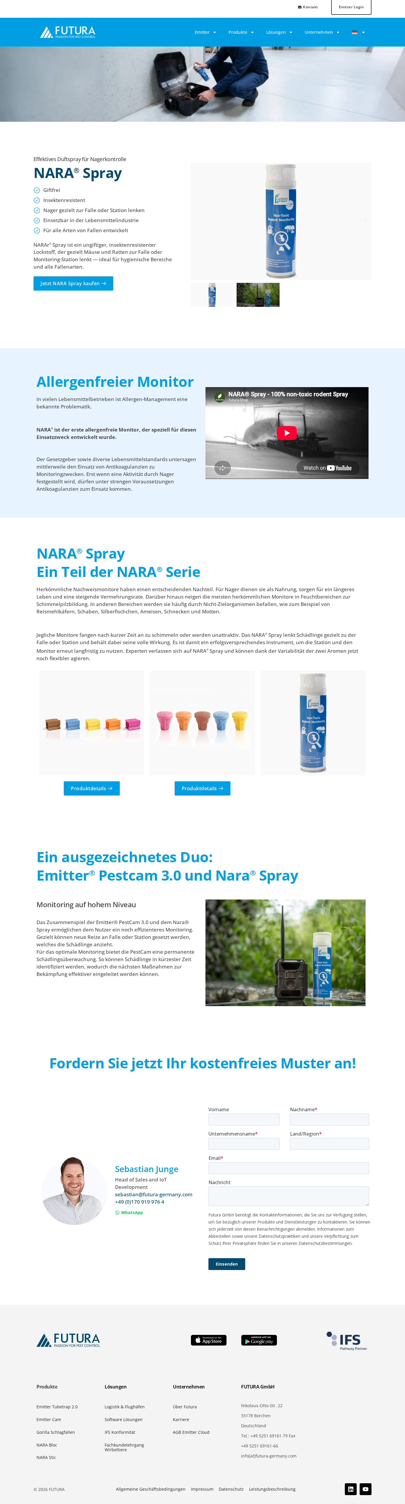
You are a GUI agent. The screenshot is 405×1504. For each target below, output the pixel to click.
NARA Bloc (46, 1445)
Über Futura (185, 1407)
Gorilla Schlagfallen (55, 1432)
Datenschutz (231, 1489)
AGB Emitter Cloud (191, 1432)
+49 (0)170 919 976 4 (139, 1201)
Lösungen (276, 32)
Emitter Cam (48, 1419)
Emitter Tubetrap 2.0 (57, 1407)
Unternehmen (319, 32)
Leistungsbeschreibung (272, 1489)
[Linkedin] (351, 1489)
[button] (197, 221)
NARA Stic (46, 1457)
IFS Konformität (120, 1432)
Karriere (181, 1419)
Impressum (202, 1489)
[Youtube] (365, 1489)
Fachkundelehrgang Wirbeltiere (124, 1447)
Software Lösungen (124, 1419)
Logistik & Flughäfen (125, 1407)
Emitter (202, 32)
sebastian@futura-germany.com (153, 1194)
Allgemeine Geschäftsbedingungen (151, 1489)
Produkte (238, 32)
